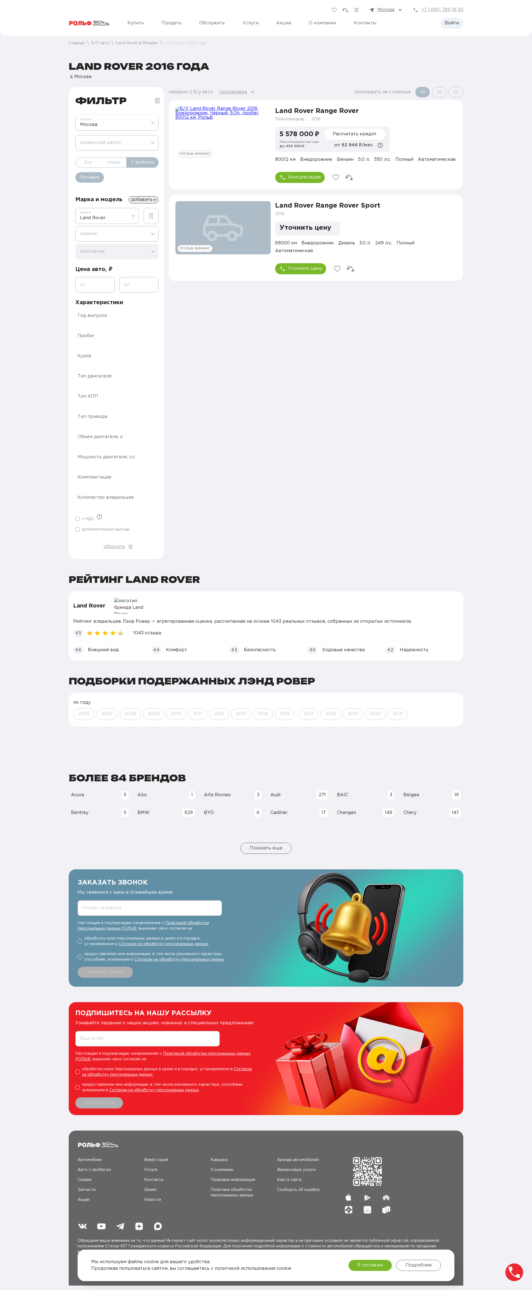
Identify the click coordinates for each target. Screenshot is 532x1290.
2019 (352, 714)
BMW (165, 813)
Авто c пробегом (94, 1170)
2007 (107, 714)
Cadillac (298, 813)
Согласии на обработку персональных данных (163, 944)
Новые (113, 162)
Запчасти (87, 1189)
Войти (452, 23)
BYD (231, 813)
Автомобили (90, 1160)
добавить (142, 200)
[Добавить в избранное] (335, 177)
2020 (375, 714)
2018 (331, 714)
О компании (322, 23)
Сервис (85, 1180)
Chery (431, 813)
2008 (130, 714)
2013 (241, 714)
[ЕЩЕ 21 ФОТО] (223, 133)
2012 (219, 714)
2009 (153, 714)
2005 (83, 714)
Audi (298, 795)
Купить (135, 23)
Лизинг (150, 1189)
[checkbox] (84, 519)
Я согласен (370, 1265)
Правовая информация (233, 1180)
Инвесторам (156, 1160)
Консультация (304, 177)
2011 (197, 714)
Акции (283, 23)
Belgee (431, 795)
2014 (262, 714)
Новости (152, 1199)
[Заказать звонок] (514, 1272)
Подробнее (418, 1265)
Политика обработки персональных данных (232, 1192)
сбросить (114, 547)
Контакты (365, 23)
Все (88, 162)
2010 (176, 714)
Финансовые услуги (296, 1170)
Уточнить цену (305, 269)
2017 (309, 714)
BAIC (364, 795)
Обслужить (212, 23)
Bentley (98, 813)
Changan (364, 813)
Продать (171, 23)
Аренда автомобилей (298, 1160)
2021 (398, 714)
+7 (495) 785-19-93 (442, 10)
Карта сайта (289, 1180)
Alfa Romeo (231, 795)
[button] (116, 315)
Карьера (219, 1160)
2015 (285, 714)
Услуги (250, 23)
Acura (98, 795)
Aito (165, 795)
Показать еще (266, 848)
